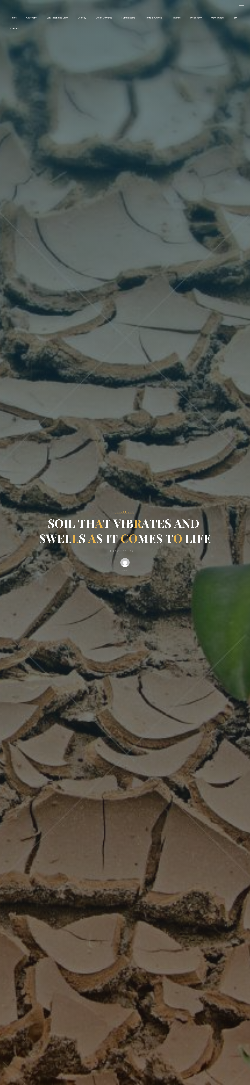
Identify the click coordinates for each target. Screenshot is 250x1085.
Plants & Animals (124, 512)
